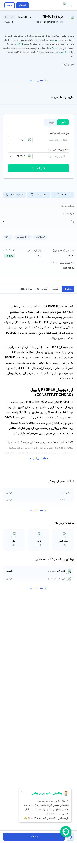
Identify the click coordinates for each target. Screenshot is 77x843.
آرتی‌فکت (61, 571)
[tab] (68, 289)
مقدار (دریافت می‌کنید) (58, 149)
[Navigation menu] (70, 6)
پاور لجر (61, 579)
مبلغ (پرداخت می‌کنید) (59, 133)
